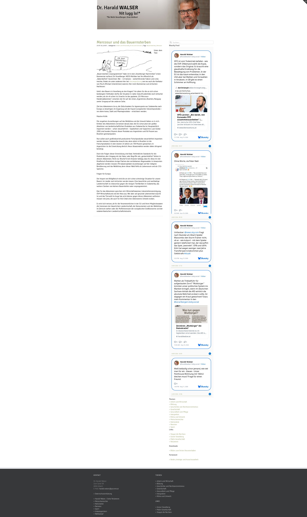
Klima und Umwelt (136, 45)
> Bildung (173, 405)
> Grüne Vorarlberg (176, 437)
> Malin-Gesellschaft (177, 440)
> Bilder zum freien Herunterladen (182, 451)
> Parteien (173, 425)
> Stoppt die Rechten (177, 435)
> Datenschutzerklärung (103, 494)
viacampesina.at (135, 81)
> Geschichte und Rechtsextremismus (183, 408)
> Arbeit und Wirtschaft (178, 402)
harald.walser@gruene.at (109, 489)
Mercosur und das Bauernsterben (124, 42)
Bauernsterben (151, 45)
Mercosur (159, 45)
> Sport (172, 428)
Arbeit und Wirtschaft (122, 45)
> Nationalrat (174, 423)
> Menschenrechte (176, 420)
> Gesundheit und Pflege (178, 413)
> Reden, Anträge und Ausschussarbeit (183, 460)
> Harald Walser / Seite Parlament (106, 499)
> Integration (174, 415)
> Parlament (173, 442)
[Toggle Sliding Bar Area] (305, 2)
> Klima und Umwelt (177, 418)
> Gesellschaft (174, 410)
